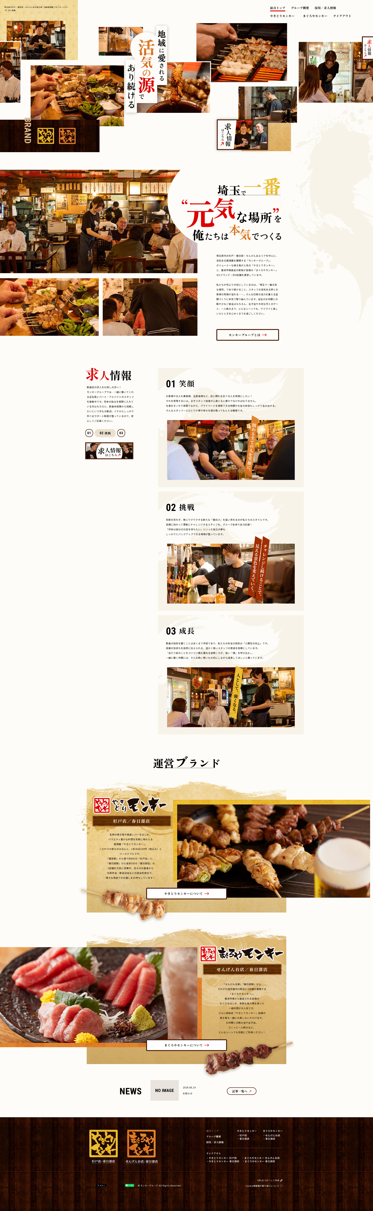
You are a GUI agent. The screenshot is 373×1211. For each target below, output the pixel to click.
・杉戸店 (242, 1135)
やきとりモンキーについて (183, 893)
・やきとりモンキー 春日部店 (222, 1161)
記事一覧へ (239, 1091)
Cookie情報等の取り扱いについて (262, 1185)
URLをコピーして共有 (268, 1180)
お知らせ (188, 1093)
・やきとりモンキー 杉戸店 (221, 1158)
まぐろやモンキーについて (183, 1045)
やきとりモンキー (282, 16)
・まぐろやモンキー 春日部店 (258, 1161)
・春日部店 (243, 1138)
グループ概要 (300, 8)
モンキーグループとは (245, 335)
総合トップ (277, 8)
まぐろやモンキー (315, 16)
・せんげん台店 (271, 1135)
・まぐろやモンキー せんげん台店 (261, 1158)
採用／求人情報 (325, 8)
